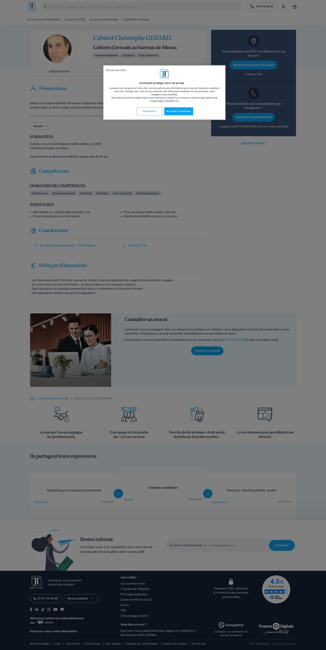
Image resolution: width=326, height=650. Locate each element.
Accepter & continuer (178, 111)
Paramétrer (149, 111)
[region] (164, 92)
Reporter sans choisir (116, 70)
